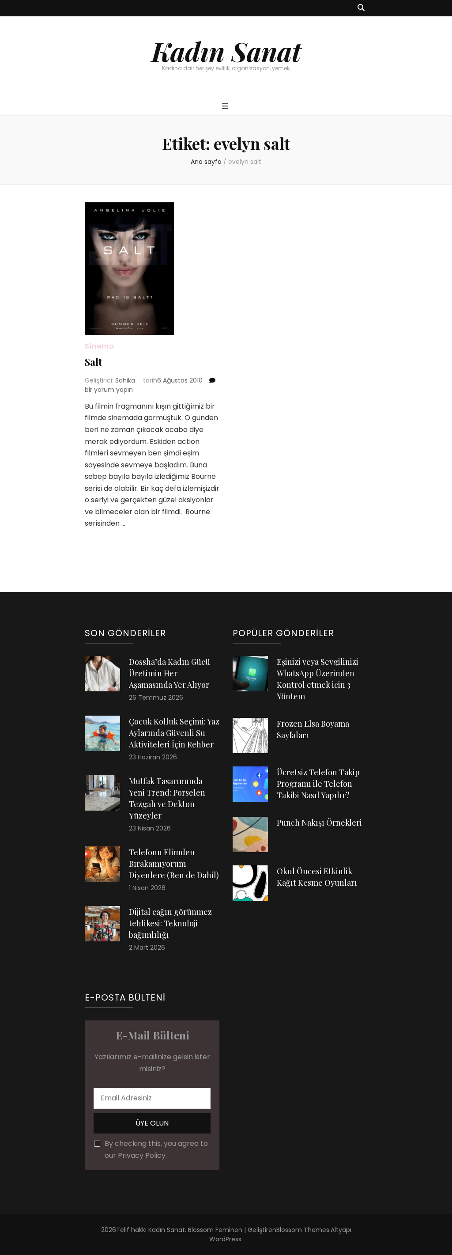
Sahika (125, 380)
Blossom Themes (302, 1229)
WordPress (225, 1239)
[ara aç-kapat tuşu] (361, 8)
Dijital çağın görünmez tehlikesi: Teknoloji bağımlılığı (170, 923)
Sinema (99, 346)
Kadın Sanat (226, 50)
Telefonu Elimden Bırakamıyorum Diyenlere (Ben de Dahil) (174, 863)
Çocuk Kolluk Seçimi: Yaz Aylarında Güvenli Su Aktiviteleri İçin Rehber (174, 733)
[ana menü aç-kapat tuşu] (226, 107)
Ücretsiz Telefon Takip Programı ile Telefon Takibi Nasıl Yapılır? (318, 783)
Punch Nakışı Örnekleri (319, 822)
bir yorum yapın (109, 389)
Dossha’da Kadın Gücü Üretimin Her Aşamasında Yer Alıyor (169, 673)
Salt (93, 361)
